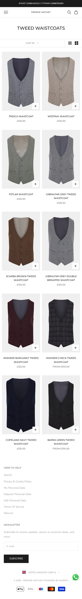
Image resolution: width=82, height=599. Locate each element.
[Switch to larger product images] (70, 43)
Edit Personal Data (15, 500)
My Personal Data (14, 488)
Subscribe (16, 558)
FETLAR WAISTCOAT (21, 194)
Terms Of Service (14, 507)
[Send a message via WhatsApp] (75, 577)
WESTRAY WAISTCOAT (61, 116)
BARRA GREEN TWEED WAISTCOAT (61, 442)
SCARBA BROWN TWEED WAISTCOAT (21, 278)
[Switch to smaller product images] (76, 43)
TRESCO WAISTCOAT (21, 116)
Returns (8, 513)
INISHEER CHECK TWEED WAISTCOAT (61, 360)
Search (8, 475)
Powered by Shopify (56, 580)
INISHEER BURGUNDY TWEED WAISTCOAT (21, 360)
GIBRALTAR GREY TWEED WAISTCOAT (61, 196)
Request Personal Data (17, 494)
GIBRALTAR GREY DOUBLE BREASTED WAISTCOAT (61, 278)
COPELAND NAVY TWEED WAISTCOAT (21, 442)
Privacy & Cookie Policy (17, 481)
